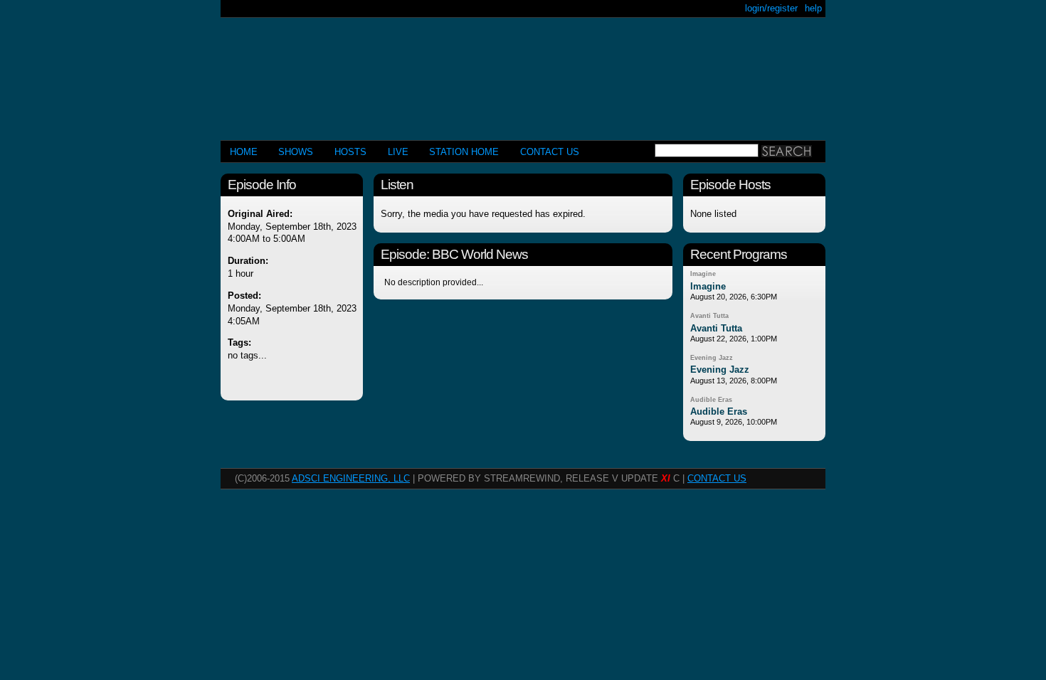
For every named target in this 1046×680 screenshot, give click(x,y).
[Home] (523, 73)
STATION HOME (464, 152)
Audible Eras (711, 399)
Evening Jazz (711, 357)
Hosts (350, 152)
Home (244, 152)
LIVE (398, 152)
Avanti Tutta (709, 315)
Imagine (703, 273)
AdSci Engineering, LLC (351, 478)
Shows (295, 152)
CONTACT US (549, 152)
